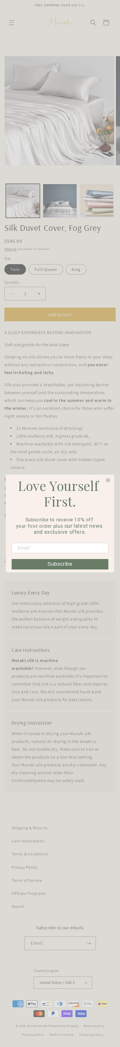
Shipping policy (91, 1035)
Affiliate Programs (29, 893)
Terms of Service (27, 880)
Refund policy (94, 1026)
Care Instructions (28, 840)
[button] (11, 22)
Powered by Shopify (63, 1026)
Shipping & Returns (30, 827)
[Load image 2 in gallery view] (60, 201)
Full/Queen (46, 269)
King (76, 269)
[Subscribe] (89, 943)
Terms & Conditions (30, 854)
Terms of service (61, 1035)
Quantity (11, 282)
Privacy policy (33, 1035)
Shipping (10, 249)
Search (18, 906)
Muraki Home (37, 1026)
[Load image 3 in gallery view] (97, 201)
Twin (15, 269)
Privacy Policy (24, 867)
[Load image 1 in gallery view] (23, 201)
